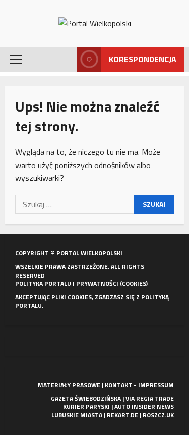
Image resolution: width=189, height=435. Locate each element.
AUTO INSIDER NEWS (144, 406)
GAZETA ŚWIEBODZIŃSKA (86, 398)
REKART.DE (122, 415)
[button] (16, 59)
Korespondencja (142, 59)
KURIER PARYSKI (86, 406)
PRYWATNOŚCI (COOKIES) (112, 283)
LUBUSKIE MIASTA (76, 415)
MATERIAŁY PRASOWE (69, 385)
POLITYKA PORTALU (43, 283)
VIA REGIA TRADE (149, 398)
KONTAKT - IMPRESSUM (139, 385)
